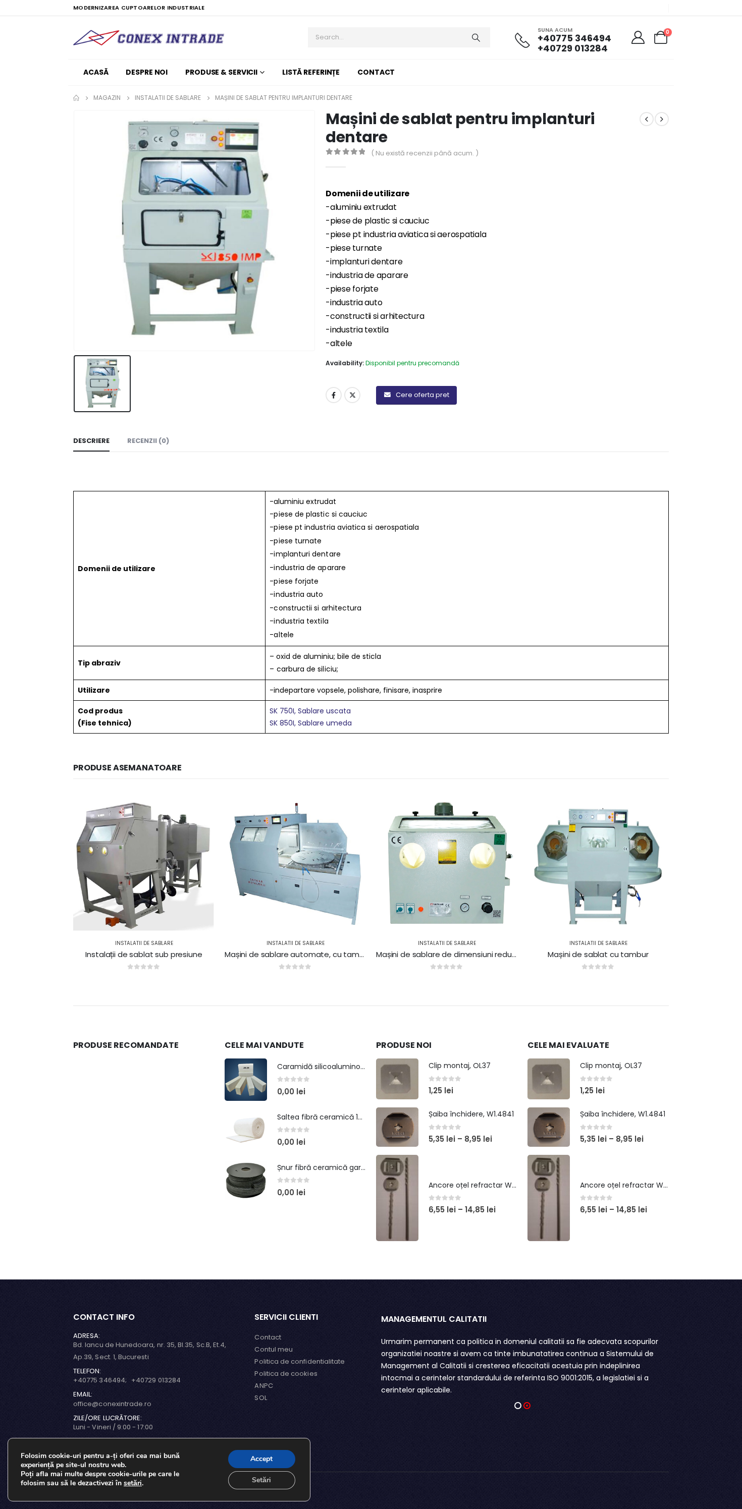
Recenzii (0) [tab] (148, 440)
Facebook (334, 395)
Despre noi (147, 72)
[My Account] (638, 37)
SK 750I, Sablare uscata (310, 711)
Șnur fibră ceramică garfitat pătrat (338, 1167)
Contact (376, 72)
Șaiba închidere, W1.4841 (471, 1114)
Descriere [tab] (91, 440)
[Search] (476, 37)
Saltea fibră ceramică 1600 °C (330, 1117)
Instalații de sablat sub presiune (143, 954)
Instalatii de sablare (144, 943)
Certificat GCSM (555, 1378)
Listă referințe (311, 72)
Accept (261, 1459)
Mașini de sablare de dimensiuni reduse (448, 954)
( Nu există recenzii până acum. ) (425, 153)
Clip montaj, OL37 (460, 1065)
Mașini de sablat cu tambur (598, 954)
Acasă (95, 72)
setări (133, 1483)
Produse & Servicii (221, 72)
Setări (261, 1480)
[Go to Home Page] (76, 98)
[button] (517, 1404)
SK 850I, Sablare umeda (311, 723)
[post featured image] (144, 866)
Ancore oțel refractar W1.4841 (480, 1185)
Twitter (352, 395)
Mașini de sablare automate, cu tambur (298, 954)
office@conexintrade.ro (112, 1404)
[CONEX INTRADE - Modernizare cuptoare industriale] (148, 37)
